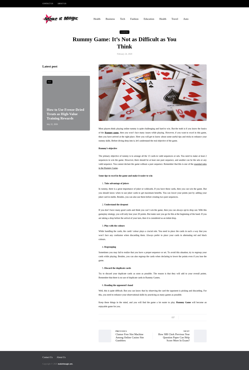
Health (97, 18)
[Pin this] (197, 317)
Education (149, 18)
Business (110, 18)
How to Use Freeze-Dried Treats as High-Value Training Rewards (65, 114)
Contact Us (47, 4)
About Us (61, 4)
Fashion (134, 18)
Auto (185, 18)
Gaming (124, 32)
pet (49, 82)
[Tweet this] (187, 317)
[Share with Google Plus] (190, 317)
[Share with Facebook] (183, 317)
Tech (122, 18)
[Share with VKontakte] (201, 317)
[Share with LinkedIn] (194, 317)
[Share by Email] (205, 317)
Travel (174, 18)
